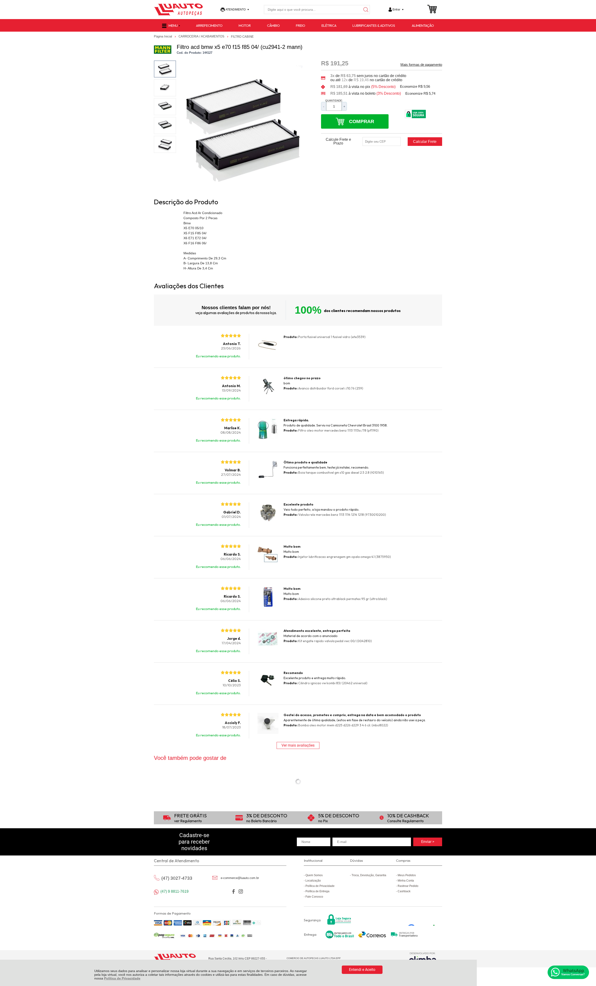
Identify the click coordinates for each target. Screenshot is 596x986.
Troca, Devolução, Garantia (369, 875)
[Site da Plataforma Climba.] (422, 959)
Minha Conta (406, 880)
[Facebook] (233, 891)
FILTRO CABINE (242, 36)
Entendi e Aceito (362, 969)
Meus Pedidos (407, 875)
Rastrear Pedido (408, 886)
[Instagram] (240, 891)
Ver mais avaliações (298, 745)
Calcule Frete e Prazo (338, 141)
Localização (313, 880)
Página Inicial (163, 36)
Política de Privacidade (122, 978)
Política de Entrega (317, 891)
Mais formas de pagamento (421, 65)
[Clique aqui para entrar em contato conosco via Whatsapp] (568, 972)
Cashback (404, 891)
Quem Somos (314, 875)
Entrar (396, 9)
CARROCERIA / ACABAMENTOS (202, 36)
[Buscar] (365, 9)
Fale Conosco (314, 896)
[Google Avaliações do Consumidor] (423, 919)
